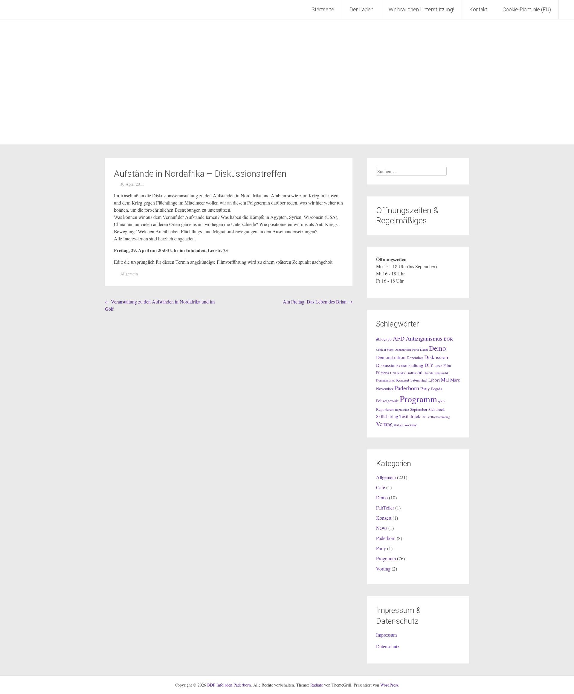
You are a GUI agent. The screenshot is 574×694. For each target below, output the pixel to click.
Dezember (415, 357)
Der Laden (361, 9)
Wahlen (398, 425)
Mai (445, 379)
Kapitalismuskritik (436, 373)
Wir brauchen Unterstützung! (421, 9)
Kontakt (478, 9)
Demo (437, 348)
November (384, 388)
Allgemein (129, 274)
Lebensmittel (418, 380)
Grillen (411, 373)
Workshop (410, 425)
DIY (429, 365)
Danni (424, 349)
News (381, 528)
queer (441, 401)
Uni (424, 417)
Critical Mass (384, 349)
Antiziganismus (424, 338)
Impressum (386, 635)
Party (425, 388)
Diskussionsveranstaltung (399, 365)
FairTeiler (385, 507)
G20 (393, 373)
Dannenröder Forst (407, 349)
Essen (438, 366)
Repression (402, 410)
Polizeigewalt (387, 400)
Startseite (323, 9)
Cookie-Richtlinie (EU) (527, 9)
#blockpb (384, 339)
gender (401, 373)
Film (447, 365)
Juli (420, 372)
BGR (448, 339)
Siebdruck (436, 409)
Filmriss (382, 372)
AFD (398, 338)
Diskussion (436, 357)
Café (380, 487)
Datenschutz (387, 646)
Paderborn (406, 388)
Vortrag (384, 424)
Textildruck (409, 416)
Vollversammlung (439, 417)
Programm (418, 399)
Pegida (436, 388)
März (455, 380)
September (418, 409)
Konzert (402, 380)
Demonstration (390, 357)
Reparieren (385, 409)
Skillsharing (387, 416)
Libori (434, 380)
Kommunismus (385, 380)
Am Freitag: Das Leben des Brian (317, 301)
